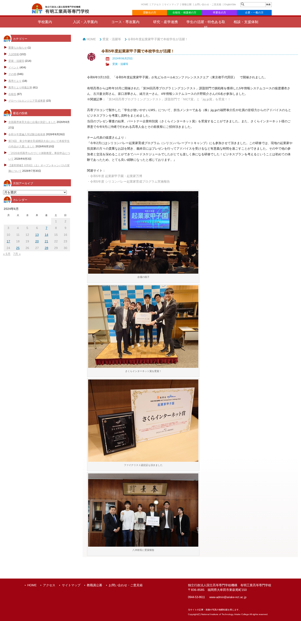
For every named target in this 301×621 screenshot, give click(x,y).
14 (46, 234)
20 (37, 241)
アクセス (156, 4)
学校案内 (45, 22)
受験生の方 (149, 12)
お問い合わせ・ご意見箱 (208, 4)
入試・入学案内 (85, 22)
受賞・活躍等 (16, 60)
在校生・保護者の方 (184, 12)
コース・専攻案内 (125, 22)
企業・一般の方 (254, 12)
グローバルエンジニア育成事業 (26, 100)
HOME (144, 4)
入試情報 (13, 54)
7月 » (17, 254)
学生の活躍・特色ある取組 (205, 24)
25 (18, 248)
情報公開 (186, 4)
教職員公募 (94, 585)
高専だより (15, 80)
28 (46, 248)
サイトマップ (171, 4)
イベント (13, 67)
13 (37, 234)
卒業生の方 (219, 12)
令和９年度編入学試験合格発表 (26, 134)
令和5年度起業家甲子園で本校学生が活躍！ (158, 39)
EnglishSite (230, 4)
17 (8, 241)
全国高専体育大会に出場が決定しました (32, 122)
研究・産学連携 (165, 22)
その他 (12, 74)
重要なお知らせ (17, 47)
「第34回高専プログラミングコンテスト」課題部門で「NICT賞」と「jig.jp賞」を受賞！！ (168, 99)
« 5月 (7, 254)
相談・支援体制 (246, 22)
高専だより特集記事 (20, 87)
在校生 (12, 94)
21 (46, 241)
